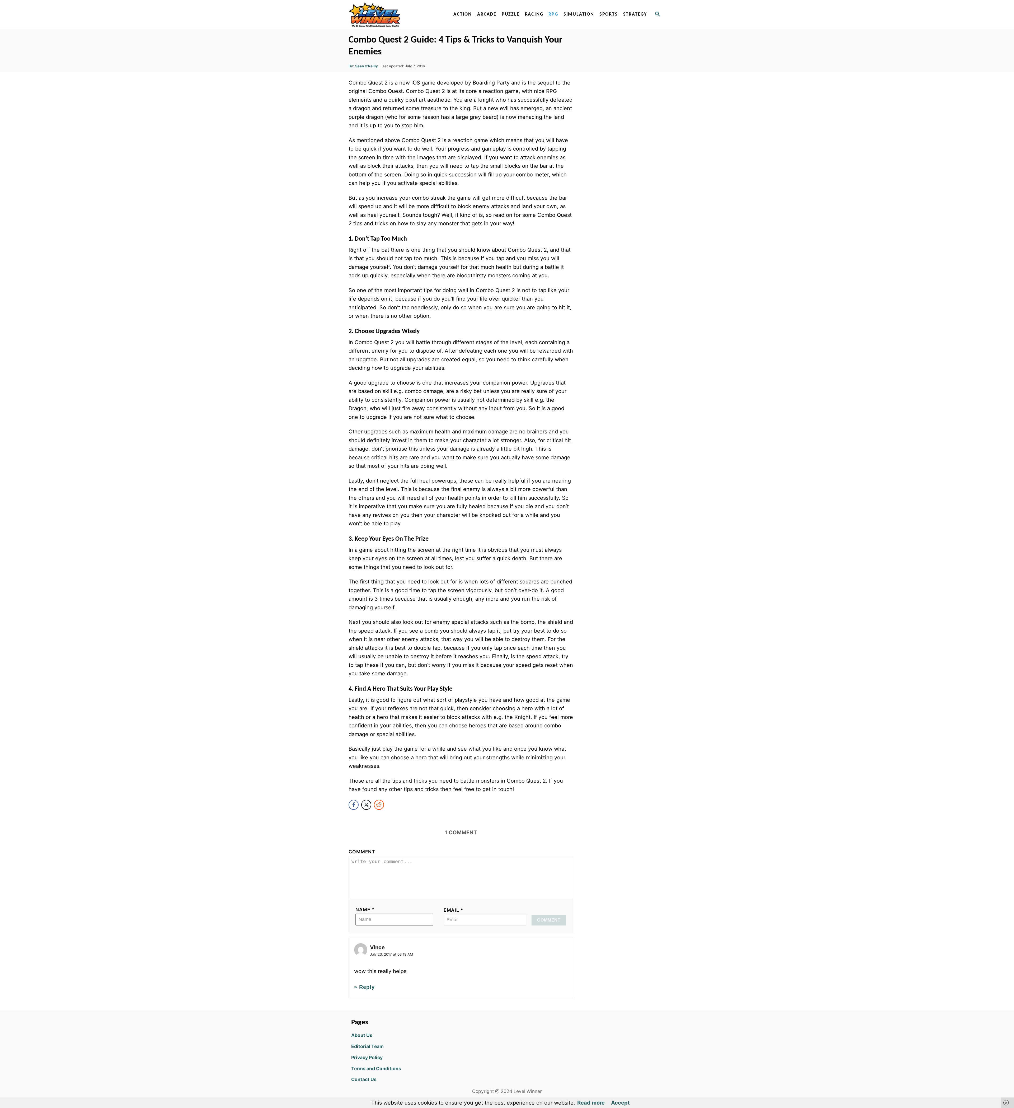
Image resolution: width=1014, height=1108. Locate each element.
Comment (362, 851)
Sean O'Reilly (366, 66)
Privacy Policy (367, 1057)
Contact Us (364, 1079)
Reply (367, 987)
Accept (620, 1103)
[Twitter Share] (366, 805)
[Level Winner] (394, 14)
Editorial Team (367, 1046)
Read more (591, 1103)
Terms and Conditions (376, 1068)
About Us (361, 1035)
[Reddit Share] (379, 805)
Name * (364, 909)
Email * (453, 910)
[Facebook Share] (354, 805)
